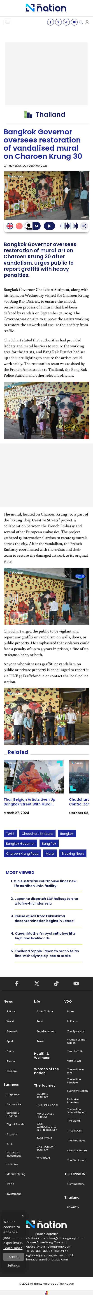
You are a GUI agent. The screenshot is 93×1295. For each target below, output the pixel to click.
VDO (68, 1001)
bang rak (49, 843)
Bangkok (66, 833)
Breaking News (73, 853)
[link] (34, 791)
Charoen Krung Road (22, 853)
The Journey (45, 1085)
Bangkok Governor (20, 843)
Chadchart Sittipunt (37, 833)
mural (50, 853)
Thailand (71, 1197)
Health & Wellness (42, 1055)
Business (11, 1084)
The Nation (66, 1283)
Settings (13, 1265)
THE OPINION (74, 1174)
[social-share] (50, 22)
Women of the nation (46, 1071)
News (8, 1001)
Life (37, 1001)
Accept (14, 1257)
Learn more (13, 1248)
